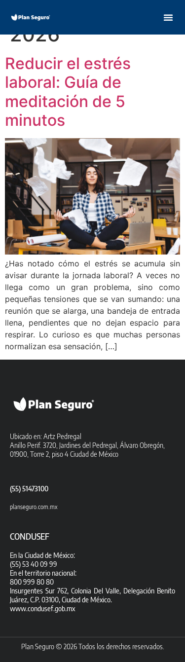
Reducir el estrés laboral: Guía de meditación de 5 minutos (68, 92)
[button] (168, 17)
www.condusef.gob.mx (42, 608)
